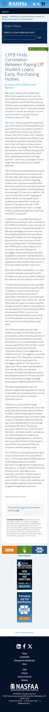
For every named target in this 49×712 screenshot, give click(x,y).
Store (24, 664)
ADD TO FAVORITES (38, 49)
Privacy (24, 673)
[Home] (18, 4)
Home (4, 16)
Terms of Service (24, 676)
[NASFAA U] (39, 550)
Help (25, 669)
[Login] (33, 4)
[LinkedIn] (19, 648)
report (12, 122)
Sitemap (24, 680)
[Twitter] (30, 648)
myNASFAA (24, 657)
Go (38, 37)
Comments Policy (30, 536)
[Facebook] (24, 648)
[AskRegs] (24, 550)
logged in (24, 507)
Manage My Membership (24, 660)
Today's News (12, 26)
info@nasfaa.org (24, 703)
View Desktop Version (24, 632)
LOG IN (4, 11)
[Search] (38, 4)
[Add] (31, 49)
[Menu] (4, 4)
